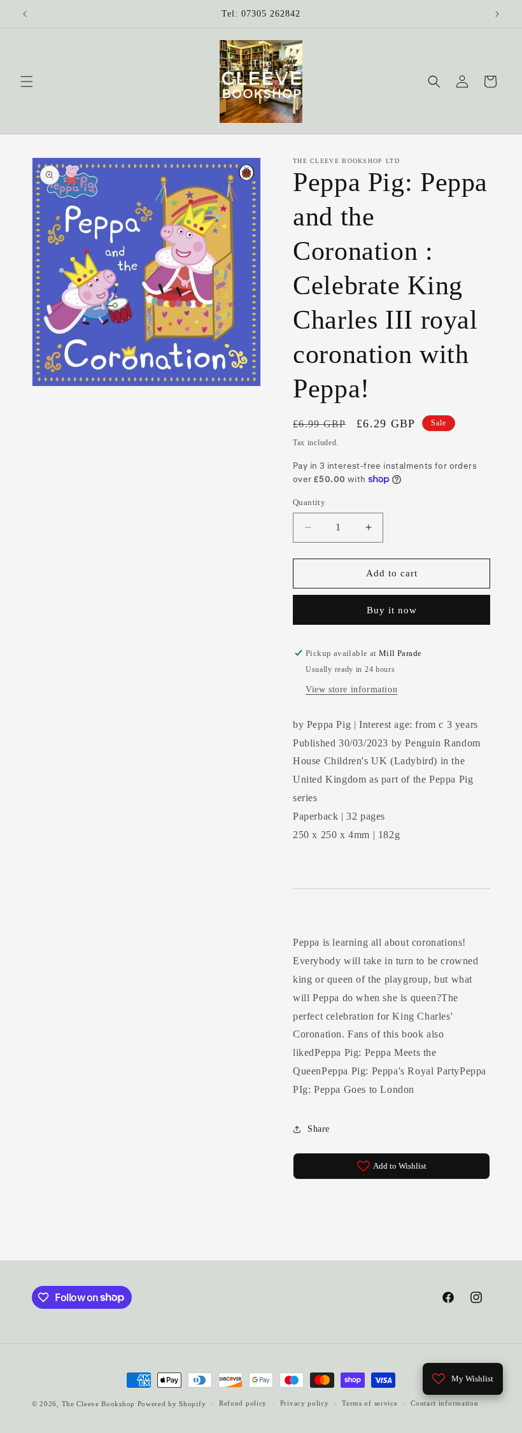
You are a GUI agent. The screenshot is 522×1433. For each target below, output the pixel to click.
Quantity (309, 502)
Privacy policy (304, 1403)
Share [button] (318, 1129)
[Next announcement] (497, 14)
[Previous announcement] (25, 14)
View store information (351, 689)
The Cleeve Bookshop (98, 1404)
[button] (27, 82)
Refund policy (243, 1403)
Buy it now (392, 610)
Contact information (444, 1403)
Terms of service (369, 1403)
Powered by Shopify (172, 1404)
